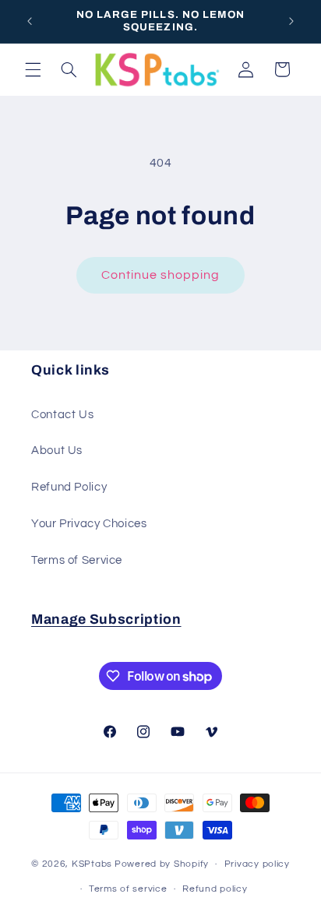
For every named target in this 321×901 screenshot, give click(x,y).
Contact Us (62, 415)
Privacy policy (257, 864)
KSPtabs (92, 864)
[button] (33, 69)
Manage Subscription (106, 619)
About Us (57, 450)
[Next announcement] (291, 21)
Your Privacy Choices (89, 524)
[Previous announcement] (29, 21)
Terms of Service (76, 560)
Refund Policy (69, 487)
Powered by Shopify (162, 864)
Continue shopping (160, 275)
